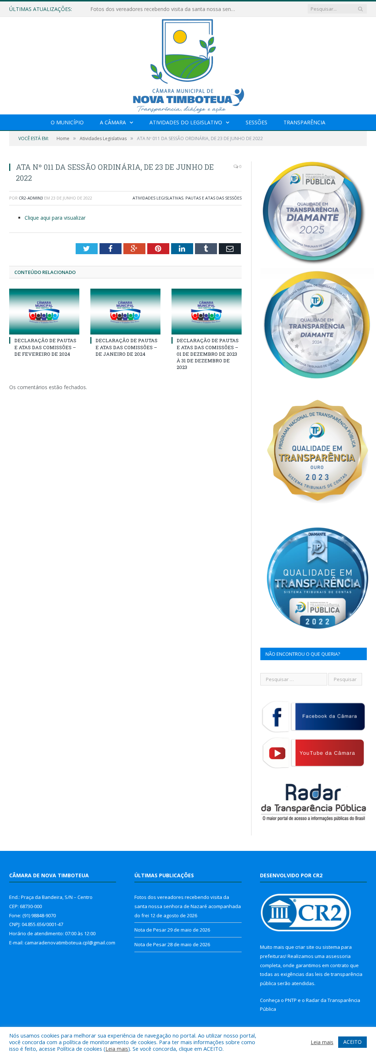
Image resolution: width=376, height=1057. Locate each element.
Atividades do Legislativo (185, 122)
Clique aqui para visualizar (55, 217)
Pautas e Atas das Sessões (213, 198)
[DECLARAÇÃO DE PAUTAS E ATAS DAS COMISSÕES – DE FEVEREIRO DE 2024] (44, 311)
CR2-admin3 (31, 198)
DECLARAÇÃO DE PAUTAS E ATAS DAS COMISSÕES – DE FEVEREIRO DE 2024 (45, 347)
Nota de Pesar (107, 9)
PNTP (291, 1000)
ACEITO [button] (352, 1041)
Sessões (256, 122)
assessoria (338, 956)
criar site (304, 947)
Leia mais (116, 1048)
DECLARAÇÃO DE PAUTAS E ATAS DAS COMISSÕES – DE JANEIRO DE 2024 (126, 347)
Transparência (304, 122)
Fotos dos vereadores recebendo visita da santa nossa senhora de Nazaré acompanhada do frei (187, 906)
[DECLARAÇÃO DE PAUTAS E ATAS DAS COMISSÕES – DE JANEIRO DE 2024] (125, 311)
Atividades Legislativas (158, 198)
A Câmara (113, 122)
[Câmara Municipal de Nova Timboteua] (188, 64)
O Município (67, 122)
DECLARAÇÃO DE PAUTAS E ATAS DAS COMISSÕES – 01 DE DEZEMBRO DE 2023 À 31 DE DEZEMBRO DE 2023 (208, 353)
